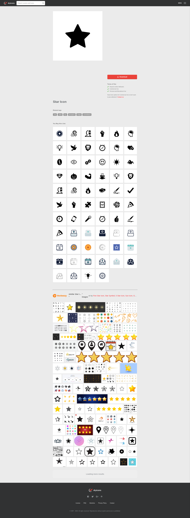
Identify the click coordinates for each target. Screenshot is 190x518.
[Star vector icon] (132, 441)
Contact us (121, 97)
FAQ (85, 503)
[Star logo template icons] (112, 368)
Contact (112, 503)
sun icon (128, 296)
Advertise (92, 503)
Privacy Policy (102, 503)
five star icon (98, 296)
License (78, 503)
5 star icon (120, 296)
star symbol (110, 296)
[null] (58, 307)
